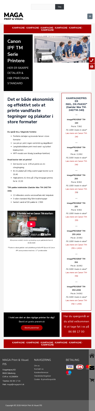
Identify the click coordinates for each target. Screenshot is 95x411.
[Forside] (92, 355)
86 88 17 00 (15, 381)
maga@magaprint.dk (15, 384)
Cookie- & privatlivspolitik (45, 379)
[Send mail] (92, 368)
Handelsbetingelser (42, 376)
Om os (37, 365)
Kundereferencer (41, 372)
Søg (59, 7)
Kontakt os (39, 369)
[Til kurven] (92, 380)
